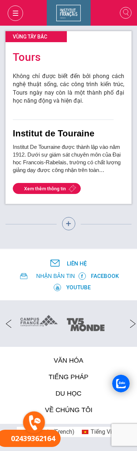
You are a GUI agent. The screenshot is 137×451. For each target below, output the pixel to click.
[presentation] (6, 323)
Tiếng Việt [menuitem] (104, 431)
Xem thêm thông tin (45, 188)
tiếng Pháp (68, 377)
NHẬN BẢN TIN (55, 276)
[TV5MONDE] (85, 322)
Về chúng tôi (68, 410)
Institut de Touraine (53, 133)
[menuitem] (99, 432)
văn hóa (68, 360)
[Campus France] (39, 320)
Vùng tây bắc (30, 37)
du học (68, 393)
